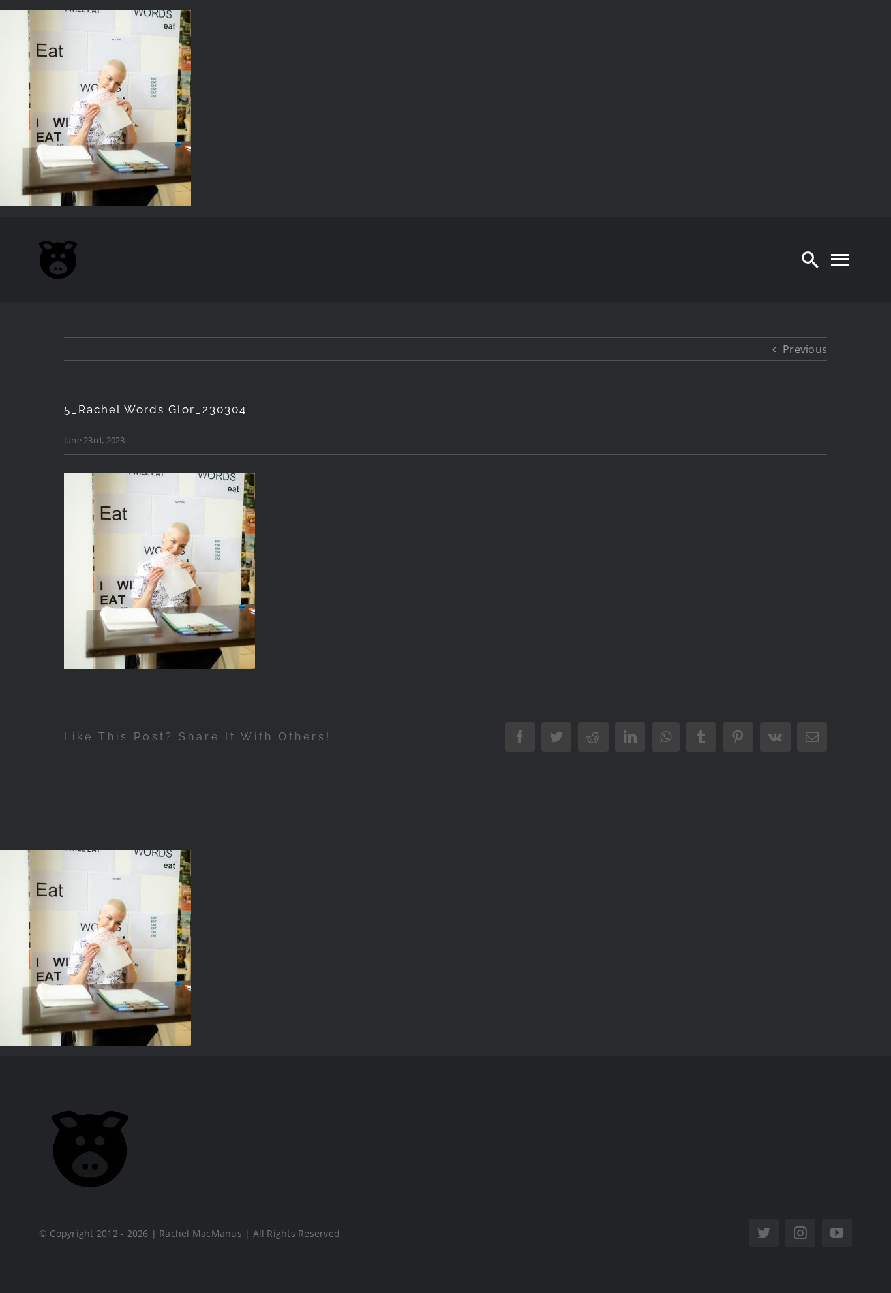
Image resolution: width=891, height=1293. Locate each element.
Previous (805, 349)
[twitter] (764, 1233)
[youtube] (837, 1233)
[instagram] (800, 1233)
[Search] (810, 259)
